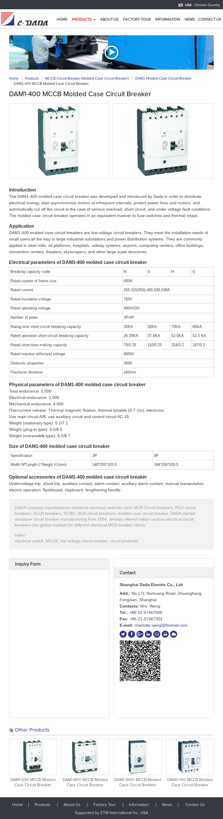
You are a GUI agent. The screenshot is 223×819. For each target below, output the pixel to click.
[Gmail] (156, 634)
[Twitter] (123, 634)
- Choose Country (202, 5)
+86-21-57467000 (145, 612)
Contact (128, 572)
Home (62, 19)
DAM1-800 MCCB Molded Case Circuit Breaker (85, 782)
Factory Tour (137, 19)
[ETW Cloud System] (173, 634)
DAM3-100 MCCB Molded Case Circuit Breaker (190, 782)
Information (167, 19)
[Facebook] (131, 634)
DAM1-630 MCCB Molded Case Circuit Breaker (32, 782)
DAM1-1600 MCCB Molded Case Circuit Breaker (137, 782)
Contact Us (209, 19)
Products (32, 78)
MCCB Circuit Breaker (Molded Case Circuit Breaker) (87, 78)
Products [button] (82, 19)
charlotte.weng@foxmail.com (161, 625)
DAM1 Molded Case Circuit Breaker (163, 78)
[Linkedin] (148, 634)
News (190, 19)
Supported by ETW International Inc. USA (111, 813)
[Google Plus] (139, 634)
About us (109, 19)
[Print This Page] (165, 634)
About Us (73, 805)
